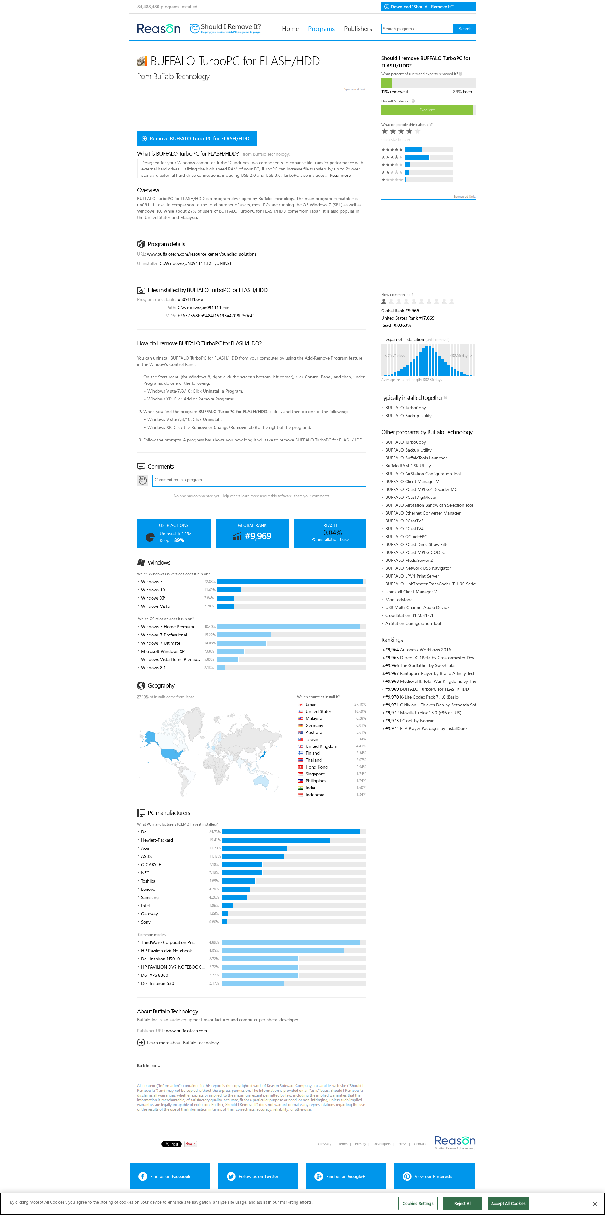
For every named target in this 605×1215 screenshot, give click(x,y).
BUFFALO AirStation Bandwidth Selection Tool (429, 505)
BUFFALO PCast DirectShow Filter (417, 544)
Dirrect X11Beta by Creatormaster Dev (437, 657)
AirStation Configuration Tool (413, 623)
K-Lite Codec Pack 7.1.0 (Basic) (429, 697)
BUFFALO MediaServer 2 (409, 560)
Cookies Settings (418, 1203)
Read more (340, 175)
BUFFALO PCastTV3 (404, 521)
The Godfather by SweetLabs (427, 665)
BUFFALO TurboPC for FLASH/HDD (434, 689)
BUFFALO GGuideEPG (406, 536)
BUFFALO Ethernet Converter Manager (423, 513)
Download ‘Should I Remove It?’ (422, 6)
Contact (420, 1144)
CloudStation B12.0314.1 (409, 615)
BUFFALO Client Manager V (412, 481)
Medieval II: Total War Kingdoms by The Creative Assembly (456, 681)
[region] (302, 1204)
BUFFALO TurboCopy (405, 408)
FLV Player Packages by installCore (433, 728)
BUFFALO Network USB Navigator (418, 568)
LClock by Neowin (417, 720)
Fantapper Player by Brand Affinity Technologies (446, 673)
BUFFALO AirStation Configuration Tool (423, 473)
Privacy (360, 1144)
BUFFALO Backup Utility (408, 415)
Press (402, 1144)
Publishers (358, 28)
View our (433, 1176)
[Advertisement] (428, 240)
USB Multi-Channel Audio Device (417, 607)
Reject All (462, 1203)
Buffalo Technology (181, 75)
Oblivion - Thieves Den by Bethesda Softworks (444, 705)
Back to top (146, 1065)
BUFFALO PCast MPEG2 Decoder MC (421, 489)
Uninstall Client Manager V (411, 592)
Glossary (324, 1144)
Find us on (170, 1176)
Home (290, 28)
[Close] (595, 1204)
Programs (321, 28)
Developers (382, 1144)
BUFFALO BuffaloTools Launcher (416, 458)
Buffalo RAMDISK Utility (408, 466)
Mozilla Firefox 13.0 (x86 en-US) (430, 713)
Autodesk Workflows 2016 (425, 650)
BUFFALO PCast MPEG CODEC (415, 552)
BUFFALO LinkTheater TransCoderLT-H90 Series (431, 584)
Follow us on (258, 1176)
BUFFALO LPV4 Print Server (412, 576)
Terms (343, 1144)
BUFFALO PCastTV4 (404, 529)
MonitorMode (398, 599)
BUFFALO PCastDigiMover (410, 497)
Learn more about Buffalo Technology (183, 1042)
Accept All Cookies (508, 1203)
